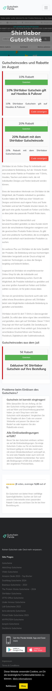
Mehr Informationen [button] (22, 679)
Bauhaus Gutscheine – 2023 (14, 585)
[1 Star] (7, 484)
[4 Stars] (12, 484)
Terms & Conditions (10, 665)
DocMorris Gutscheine (12, 628)
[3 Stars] (10, 484)
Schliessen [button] (11, 686)
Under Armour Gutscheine (13, 602)
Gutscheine (7, 563)
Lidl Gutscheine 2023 (11, 606)
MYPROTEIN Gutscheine (13, 619)
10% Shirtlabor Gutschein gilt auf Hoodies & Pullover (26, 91)
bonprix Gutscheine (10, 624)
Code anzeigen (39, 111)
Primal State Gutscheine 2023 (15, 615)
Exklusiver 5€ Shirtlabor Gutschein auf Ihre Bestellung (26, 367)
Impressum (7, 661)
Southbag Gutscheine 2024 (14, 580)
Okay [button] (23, 686)
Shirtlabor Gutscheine (11, 593)
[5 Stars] (14, 484)
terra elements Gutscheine (14, 611)
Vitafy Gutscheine (10, 572)
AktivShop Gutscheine (12, 567)
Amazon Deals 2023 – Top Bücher (17, 576)
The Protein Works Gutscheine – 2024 (19, 589)
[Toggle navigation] (46, 7)
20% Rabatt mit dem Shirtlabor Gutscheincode (26, 138)
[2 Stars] (9, 484)
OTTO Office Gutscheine (13, 598)
